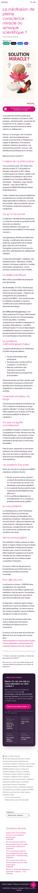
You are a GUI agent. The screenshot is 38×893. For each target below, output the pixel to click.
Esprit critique (9, 756)
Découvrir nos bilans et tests (17, 706)
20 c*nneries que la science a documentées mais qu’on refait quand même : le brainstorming (16, 853)
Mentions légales (7, 884)
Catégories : (10, 812)
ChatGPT (6, 43)
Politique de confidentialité (20, 884)
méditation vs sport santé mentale (14, 779)
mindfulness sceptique (25, 787)
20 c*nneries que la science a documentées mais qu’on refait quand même (16, 862)
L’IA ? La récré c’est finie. (13, 797)
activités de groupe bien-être (14, 759)
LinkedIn (14, 662)
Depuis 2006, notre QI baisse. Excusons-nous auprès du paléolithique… (16, 835)
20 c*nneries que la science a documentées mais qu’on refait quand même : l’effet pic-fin (16, 844)
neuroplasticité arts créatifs (12, 790)
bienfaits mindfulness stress (20, 764)
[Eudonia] (4, 2)
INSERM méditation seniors (11, 769)
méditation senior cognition (20, 777)
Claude (13, 43)
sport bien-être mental (17, 792)
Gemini (20, 43)
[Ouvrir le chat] (33, 885)
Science (17, 756)
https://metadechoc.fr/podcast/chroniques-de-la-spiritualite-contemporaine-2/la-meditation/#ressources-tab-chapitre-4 (19, 643)
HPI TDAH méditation (26, 766)
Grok (26, 43)
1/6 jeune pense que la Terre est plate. (17, 800)
